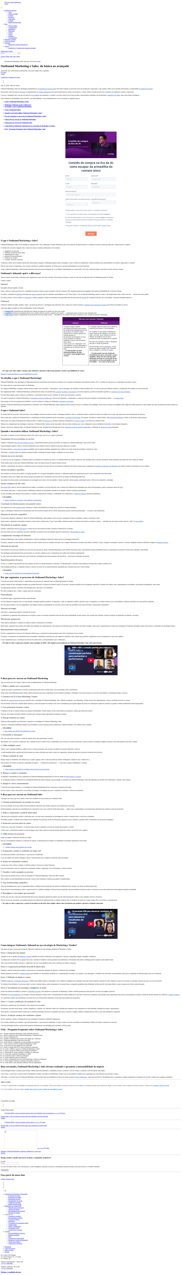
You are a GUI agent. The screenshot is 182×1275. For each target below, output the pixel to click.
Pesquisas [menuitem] (11, 17)
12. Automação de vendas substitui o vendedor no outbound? (20, 1052)
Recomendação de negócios (16, 1211)
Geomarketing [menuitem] (12, 38)
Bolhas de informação (14, 1204)
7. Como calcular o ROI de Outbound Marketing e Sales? (19, 1044)
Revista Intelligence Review (16, 1233)
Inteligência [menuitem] (11, 29)
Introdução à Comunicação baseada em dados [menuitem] (22, 48)
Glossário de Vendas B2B (16, 1238)
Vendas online (12, 1225)
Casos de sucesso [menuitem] (10, 41)
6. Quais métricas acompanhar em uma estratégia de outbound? (21, 1042)
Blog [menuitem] (6, 24)
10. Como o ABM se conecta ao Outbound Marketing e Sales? (21, 1049)
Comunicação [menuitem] (12, 27)
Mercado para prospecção (16, 1208)
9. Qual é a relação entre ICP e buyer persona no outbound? (20, 1047)
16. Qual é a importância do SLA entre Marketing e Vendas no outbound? (24, 1059)
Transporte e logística (14, 1216)
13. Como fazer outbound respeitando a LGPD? (16, 1054)
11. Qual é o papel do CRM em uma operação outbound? (19, 1050)
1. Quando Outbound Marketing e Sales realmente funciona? (20, 1033)
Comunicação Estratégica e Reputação (16, 1194)
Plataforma (8, 1247)
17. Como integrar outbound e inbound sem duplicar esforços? (21, 1061)
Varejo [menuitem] (10, 34)
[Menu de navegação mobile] (1, 7)
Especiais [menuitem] (7, 43)
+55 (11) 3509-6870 (7, 1268)
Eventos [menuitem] (10, 15)
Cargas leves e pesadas (15, 1230)
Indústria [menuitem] (11, 36)
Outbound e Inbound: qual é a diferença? (18, 105)
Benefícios (11, 1221)
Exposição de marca (14, 1196)
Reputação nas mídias (14, 1197)
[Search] (19, 53)
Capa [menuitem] (9, 12)
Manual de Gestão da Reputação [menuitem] (18, 44)
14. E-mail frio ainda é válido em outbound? (15, 1056)
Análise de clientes (14, 1209)
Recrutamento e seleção (15, 1218)
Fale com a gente (15, 56)
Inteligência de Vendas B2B (13, 1206)
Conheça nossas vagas (7, 1179)
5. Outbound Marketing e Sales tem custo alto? (16, 1040)
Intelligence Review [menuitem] (10, 10)
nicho (29, 473)
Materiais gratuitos (13, 1235)
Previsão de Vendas (14, 1213)
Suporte (7, 1252)
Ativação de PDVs (14, 1219)
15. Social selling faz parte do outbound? (14, 1057)
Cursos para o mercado (15, 1243)
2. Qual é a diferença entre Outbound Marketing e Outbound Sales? (22, 1035)
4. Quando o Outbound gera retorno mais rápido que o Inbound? (21, 1038)
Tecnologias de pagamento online (18, 1223)
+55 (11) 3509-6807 (7, 1263)
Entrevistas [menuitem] (11, 19)
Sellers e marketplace (14, 1226)
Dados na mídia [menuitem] (13, 14)
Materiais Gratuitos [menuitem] (10, 39)
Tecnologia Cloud (13, 1228)
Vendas (3, 1118)
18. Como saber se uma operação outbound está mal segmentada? (22, 1062)
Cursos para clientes (14, 1242)
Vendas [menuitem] (10, 32)
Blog (9, 1237)
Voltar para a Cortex (7, 51)
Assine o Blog (5, 56)
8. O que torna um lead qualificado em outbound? (17, 1045)
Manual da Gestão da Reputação (18, 1240)
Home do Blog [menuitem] (12, 26)
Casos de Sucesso (10, 1248)
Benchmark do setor (14, 1199)
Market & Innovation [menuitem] (14, 22)
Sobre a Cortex (9, 1250)
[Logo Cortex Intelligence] (13, 2)
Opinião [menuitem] (10, 21)
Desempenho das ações (15, 1201)
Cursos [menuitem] (7, 46)
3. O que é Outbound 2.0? (10, 1037)
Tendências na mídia (14, 1202)
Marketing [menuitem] (11, 31)
